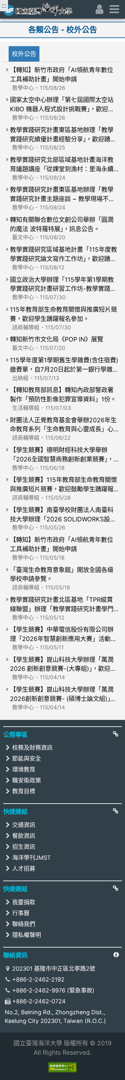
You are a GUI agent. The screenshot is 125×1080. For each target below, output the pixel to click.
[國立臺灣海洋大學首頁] (46, 9)
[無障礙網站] (62, 1067)
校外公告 (24, 54)
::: (4, 5)
